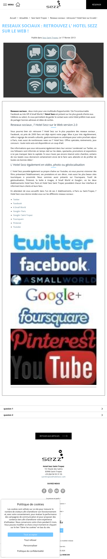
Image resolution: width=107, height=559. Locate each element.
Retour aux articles (50, 436)
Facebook (17, 203)
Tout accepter (30, 534)
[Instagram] (50, 491)
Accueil (13, 18)
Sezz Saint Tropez (39, 18)
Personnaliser (30, 545)
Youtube (17, 227)
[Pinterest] (63, 491)
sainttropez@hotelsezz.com (53, 476)
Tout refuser (30, 540)
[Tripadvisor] (56, 491)
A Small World (19, 207)
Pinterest (17, 223)
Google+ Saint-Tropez (22, 215)
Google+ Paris (19, 211)
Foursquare (18, 219)
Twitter (16, 199)
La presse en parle (53, 498)
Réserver (96, 4)
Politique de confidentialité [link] (30, 551)
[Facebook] (44, 491)
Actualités (23, 18)
